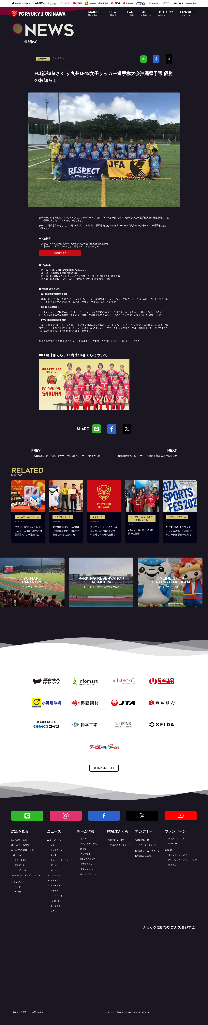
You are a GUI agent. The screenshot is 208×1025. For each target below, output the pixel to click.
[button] (95, 13)
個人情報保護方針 (21, 1012)
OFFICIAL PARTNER (104, 767)
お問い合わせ (38, 1012)
